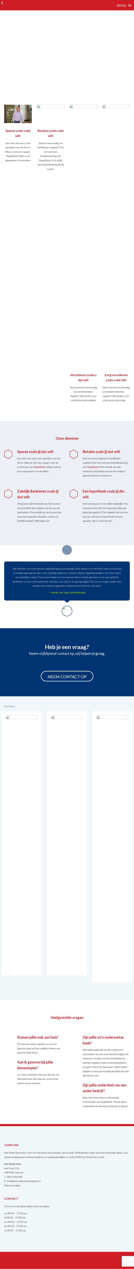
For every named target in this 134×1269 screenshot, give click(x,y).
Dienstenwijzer (12, 1185)
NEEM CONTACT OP (67, 676)
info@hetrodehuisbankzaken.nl (23, 1181)
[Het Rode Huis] (3, 5)
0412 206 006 (14, 1176)
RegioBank (39, 466)
